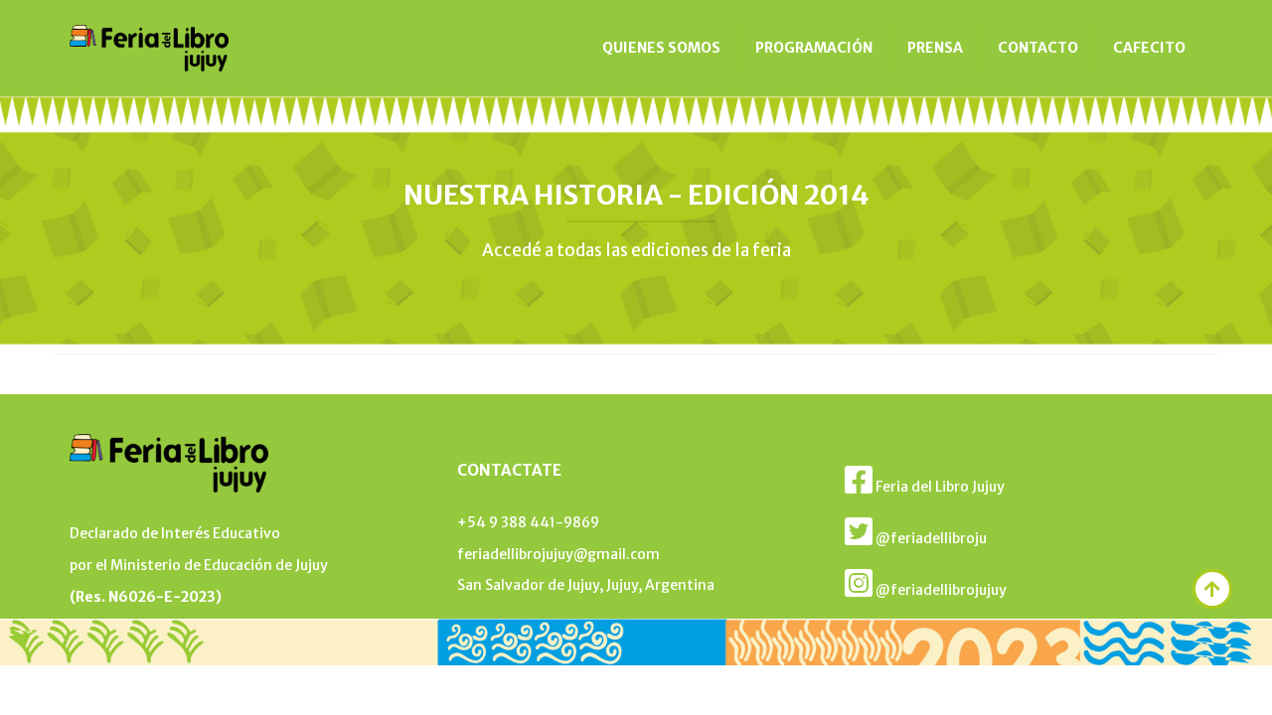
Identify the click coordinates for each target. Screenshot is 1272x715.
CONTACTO (1038, 48)
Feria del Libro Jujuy (939, 487)
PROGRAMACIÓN (814, 48)
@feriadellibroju (930, 538)
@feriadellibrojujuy (940, 590)
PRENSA (935, 48)
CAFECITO (1149, 48)
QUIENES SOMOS (661, 48)
